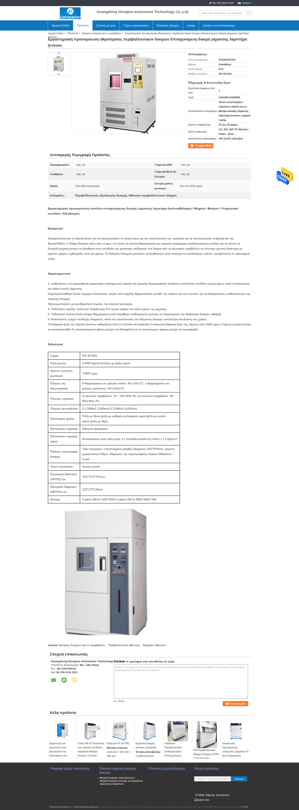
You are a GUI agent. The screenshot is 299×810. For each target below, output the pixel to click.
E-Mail (200, 795)
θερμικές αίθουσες (154, 645)
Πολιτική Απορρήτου (60, 807)
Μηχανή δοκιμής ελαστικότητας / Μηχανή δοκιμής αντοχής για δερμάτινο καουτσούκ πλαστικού (121, 780)
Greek (245, 3)
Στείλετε (239, 778)
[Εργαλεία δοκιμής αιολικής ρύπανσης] (149, 731)
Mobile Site (203, 800)
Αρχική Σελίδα (60, 25)
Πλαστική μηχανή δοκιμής (166, 768)
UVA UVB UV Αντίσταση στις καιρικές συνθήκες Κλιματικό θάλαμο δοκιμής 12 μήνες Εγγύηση (91, 751)
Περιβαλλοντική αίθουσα (123, 645)
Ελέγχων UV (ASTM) (118, 743)
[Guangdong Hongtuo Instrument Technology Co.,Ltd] (70, 13)
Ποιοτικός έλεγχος (167, 25)
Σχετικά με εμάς (106, 25)
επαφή (191, 25)
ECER (244, 807)
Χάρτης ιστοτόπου (217, 795)
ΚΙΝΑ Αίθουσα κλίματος (86, 807)
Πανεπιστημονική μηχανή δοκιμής (117, 770)
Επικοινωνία (195, 145)
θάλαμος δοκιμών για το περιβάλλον (101, 33)
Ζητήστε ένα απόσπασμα (219, 25)
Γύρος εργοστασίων (136, 25)
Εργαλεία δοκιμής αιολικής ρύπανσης (146, 745)
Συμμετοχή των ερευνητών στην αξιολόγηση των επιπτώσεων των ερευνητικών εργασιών (61, 751)
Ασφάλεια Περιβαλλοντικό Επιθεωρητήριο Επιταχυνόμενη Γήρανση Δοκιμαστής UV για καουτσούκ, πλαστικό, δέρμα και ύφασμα (176, 757)
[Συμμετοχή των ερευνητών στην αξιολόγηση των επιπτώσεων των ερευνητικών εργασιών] (62, 731)
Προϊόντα (83, 25)
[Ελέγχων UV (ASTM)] (120, 731)
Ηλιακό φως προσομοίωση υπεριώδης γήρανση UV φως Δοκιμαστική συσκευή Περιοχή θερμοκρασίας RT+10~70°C (235, 755)
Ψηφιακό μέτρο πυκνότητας (70, 768)
